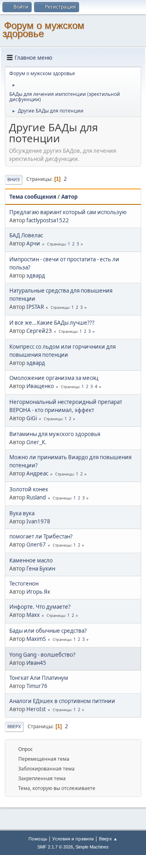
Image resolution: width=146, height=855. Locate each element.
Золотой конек (28, 489)
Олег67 (36, 544)
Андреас (37, 473)
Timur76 (36, 686)
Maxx (33, 614)
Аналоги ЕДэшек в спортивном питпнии (62, 701)
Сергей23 (39, 330)
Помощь (37, 838)
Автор (69, 196)
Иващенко (40, 386)
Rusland (36, 497)
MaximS (36, 638)
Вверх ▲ (108, 838)
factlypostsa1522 (47, 220)
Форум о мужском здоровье (43, 29)
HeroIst (36, 709)
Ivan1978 (38, 521)
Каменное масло (31, 560)
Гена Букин (40, 568)
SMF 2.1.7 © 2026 (55, 846)
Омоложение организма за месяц (53, 378)
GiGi (31, 418)
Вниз (13, 179)
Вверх (14, 726)
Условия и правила (73, 838)
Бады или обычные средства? (48, 630)
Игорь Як (38, 591)
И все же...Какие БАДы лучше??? (51, 322)
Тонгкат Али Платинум (38, 677)
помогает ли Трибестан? (41, 536)
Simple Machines (92, 846)
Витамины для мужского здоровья (54, 434)
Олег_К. (36, 442)
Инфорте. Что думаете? (40, 606)
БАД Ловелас (26, 235)
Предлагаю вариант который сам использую (68, 212)
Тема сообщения (32, 196)
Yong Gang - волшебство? (42, 654)
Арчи (33, 243)
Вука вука (21, 513)
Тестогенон (24, 583)
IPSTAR (35, 306)
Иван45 (36, 662)
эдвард (35, 275)
